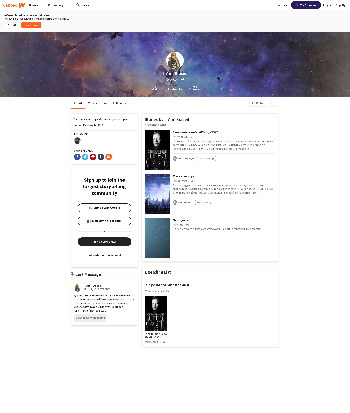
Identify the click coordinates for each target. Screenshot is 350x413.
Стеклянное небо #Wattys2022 (195, 132)
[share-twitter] (85, 157)
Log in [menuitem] (327, 5)
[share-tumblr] (101, 157)
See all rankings (207, 158)
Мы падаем (181, 220)
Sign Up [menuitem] (341, 5)
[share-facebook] (77, 157)
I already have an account (104, 255)
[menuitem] (258, 103)
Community (56, 5)
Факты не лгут (184, 176)
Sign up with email (104, 242)
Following (119, 103)
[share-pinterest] (93, 157)
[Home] (13, 5)
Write (282, 5)
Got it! (12, 25)
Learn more (31, 25)
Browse (34, 5)
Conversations (97, 103)
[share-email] (108, 157)
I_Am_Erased (92, 285)
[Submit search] (78, 5)
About (78, 103)
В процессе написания (167, 285)
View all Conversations (90, 317)
